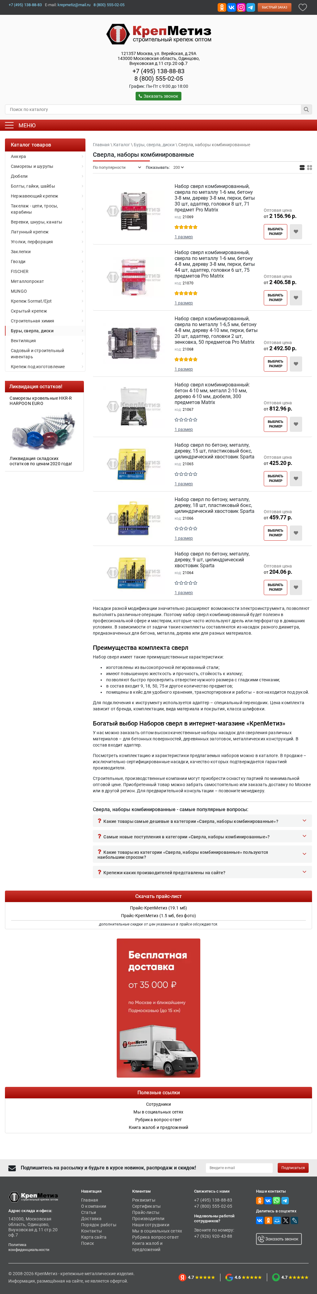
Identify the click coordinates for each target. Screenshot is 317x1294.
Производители (148, 1218)
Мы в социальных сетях (157, 1230)
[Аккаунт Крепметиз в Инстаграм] (241, 7)
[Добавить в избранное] (302, 7)
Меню (27, 125)
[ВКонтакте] (259, 1220)
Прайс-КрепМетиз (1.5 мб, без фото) (158, 915)
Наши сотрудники (150, 1224)
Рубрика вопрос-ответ (155, 1237)
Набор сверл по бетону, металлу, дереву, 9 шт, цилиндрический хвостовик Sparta (212, 559)
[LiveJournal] (294, 1220)
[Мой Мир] (277, 1220)
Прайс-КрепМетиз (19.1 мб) (158, 907)
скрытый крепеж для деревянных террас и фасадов (54, 459)
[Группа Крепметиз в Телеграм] (250, 7)
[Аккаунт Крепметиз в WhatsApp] (276, 1200)
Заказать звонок (161, 96)
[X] (285, 1220)
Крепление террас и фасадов (51, 398)
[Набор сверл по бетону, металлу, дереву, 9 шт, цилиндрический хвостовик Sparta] (133, 574)
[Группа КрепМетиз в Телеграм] (285, 1200)
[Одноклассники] (268, 1220)
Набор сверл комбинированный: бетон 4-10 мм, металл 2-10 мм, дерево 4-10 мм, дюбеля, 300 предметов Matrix (212, 393)
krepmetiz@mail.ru (74, 4)
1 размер (184, 236)
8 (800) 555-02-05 (108, 4)
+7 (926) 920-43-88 (213, 1236)
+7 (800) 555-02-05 (213, 1206)
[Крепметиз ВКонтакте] (231, 7)
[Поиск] (306, 109)
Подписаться (293, 1168)
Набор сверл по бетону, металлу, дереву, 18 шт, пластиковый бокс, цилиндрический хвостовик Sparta (214, 505)
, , (159, 58)
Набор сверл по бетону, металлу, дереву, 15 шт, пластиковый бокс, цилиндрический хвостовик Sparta (214, 451)
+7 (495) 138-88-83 (25, 4)
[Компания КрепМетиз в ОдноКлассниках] (222, 7)
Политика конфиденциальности (29, 1247)
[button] (202, 821)
